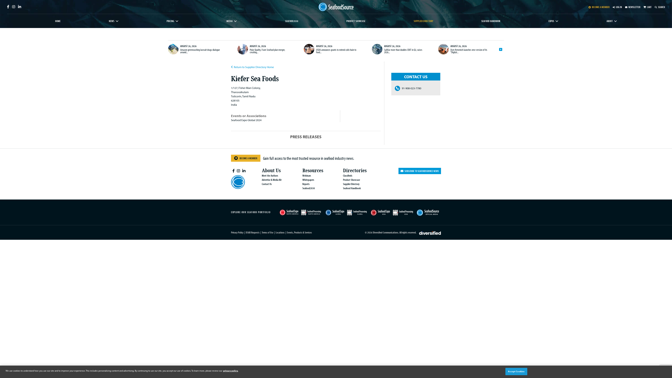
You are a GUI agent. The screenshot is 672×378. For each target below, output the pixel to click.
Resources (312, 170)
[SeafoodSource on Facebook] (8, 7)
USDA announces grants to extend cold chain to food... (336, 51)
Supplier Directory (423, 21)
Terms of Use (267, 232)
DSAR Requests (253, 232)
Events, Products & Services (299, 232)
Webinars (306, 175)
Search (661, 7)
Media (229, 21)
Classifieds (347, 175)
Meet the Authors (270, 175)
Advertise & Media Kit (272, 179)
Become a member (601, 7)
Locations (280, 232)
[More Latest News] (500, 49)
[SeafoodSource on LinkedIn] (19, 7)
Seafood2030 (291, 21)
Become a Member (248, 158)
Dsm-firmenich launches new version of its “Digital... (468, 51)
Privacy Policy (237, 232)
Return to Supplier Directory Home (254, 67)
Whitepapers (308, 179)
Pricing (170, 21)
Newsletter (634, 7)
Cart (649, 7)
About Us (271, 170)
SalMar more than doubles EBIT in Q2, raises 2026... (403, 51)
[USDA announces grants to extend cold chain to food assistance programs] (309, 49)
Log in (619, 7)
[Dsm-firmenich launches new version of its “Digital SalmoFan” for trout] (443, 49)
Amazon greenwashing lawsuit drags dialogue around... (200, 51)
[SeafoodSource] (336, 7)
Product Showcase (355, 21)
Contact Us (267, 184)
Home (58, 21)
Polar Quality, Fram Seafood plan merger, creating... (267, 51)
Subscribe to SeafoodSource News (421, 171)
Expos (551, 21)
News (111, 21)
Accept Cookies (516, 371)
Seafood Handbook (490, 21)
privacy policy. (230, 370)
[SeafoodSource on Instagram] (13, 7)
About (610, 21)
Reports (306, 184)
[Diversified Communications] (430, 232)
